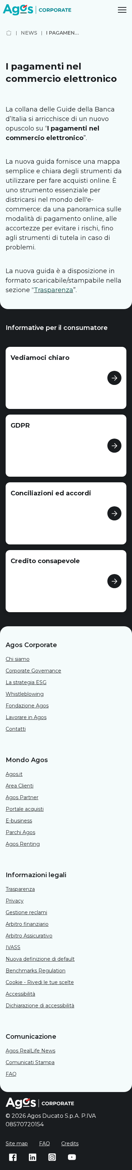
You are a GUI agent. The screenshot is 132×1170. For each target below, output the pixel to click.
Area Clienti (19, 786)
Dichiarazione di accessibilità (40, 1005)
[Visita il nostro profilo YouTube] (72, 1157)
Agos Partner (22, 797)
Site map (17, 1143)
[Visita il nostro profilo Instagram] (52, 1157)
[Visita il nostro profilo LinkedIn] (32, 1157)
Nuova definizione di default (40, 959)
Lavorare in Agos (26, 717)
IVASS (13, 947)
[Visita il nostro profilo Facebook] (13, 1157)
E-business (19, 821)
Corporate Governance (33, 671)
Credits (69, 1143)
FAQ (11, 1074)
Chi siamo (18, 659)
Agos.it (14, 774)
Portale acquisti (25, 809)
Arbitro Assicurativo (29, 936)
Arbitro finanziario (27, 924)
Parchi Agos (20, 832)
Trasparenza (20, 889)
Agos (30, 1051)
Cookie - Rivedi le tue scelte (40, 982)
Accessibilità (20, 994)
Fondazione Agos (27, 705)
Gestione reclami (26, 912)
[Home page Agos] (9, 33)
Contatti (16, 729)
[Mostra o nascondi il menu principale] (122, 10)
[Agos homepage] (38, 10)
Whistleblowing (25, 694)
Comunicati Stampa (30, 1062)
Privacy (15, 901)
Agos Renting (23, 844)
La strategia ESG (26, 682)
